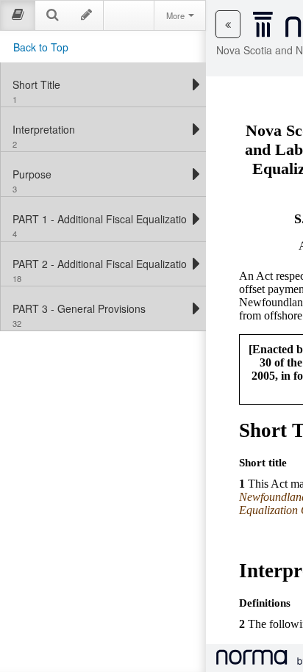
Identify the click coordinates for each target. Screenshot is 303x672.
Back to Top (40, 47)
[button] (227, 24)
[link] (100, 84)
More (176, 15)
